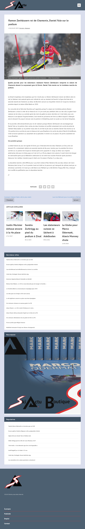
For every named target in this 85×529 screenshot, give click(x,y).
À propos (7, 509)
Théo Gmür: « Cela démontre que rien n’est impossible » (23, 445)
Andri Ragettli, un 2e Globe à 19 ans (17, 450)
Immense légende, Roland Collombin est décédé (19, 279)
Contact (7, 523)
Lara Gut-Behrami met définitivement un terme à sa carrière (22, 269)
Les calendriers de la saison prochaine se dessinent (21, 460)
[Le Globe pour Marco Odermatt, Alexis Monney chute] (70, 216)
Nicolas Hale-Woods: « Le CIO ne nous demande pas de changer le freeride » (26, 284)
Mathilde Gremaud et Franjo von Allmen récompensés (20, 327)
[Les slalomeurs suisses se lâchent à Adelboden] (52, 216)
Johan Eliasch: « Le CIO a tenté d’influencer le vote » (20, 308)
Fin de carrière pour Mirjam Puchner (15, 322)
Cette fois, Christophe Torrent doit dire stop (17, 274)
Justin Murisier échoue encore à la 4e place (14, 228)
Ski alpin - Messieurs (24, 28)
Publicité (7, 514)
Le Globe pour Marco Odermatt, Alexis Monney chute (70, 232)
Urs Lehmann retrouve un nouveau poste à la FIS (19, 303)
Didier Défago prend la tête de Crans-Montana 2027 (22, 440)
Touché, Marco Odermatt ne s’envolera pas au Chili (19, 259)
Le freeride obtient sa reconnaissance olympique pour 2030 (21, 288)
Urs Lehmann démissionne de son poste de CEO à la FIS (20, 317)
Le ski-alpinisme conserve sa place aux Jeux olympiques (21, 298)
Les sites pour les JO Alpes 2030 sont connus (18, 293)
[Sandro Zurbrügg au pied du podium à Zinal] (33, 216)
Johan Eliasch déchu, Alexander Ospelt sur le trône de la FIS (22, 313)
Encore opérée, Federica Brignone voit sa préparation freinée (22, 264)
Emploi (6, 519)
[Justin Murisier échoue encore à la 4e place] (14, 216)
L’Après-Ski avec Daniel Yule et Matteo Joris (19, 436)
